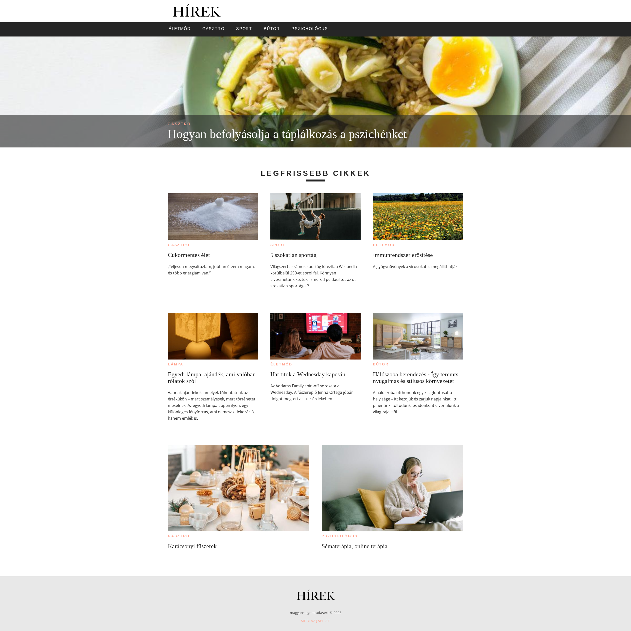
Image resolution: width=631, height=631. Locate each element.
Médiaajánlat (315, 620)
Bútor (381, 364)
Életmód (384, 245)
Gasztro (179, 124)
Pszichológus (340, 536)
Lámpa (175, 364)
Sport (278, 245)
